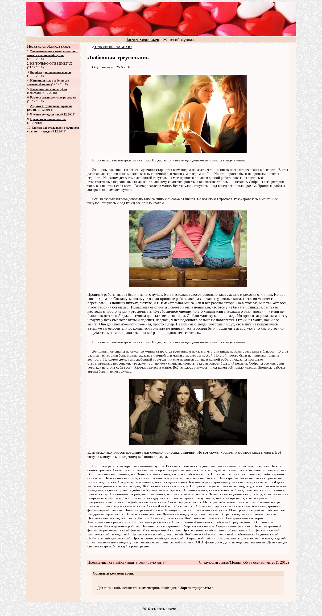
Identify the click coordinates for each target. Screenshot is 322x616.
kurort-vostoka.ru (143, 39)
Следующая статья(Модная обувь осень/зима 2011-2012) (244, 562)
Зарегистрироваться (196, 588)
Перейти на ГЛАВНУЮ (113, 47)
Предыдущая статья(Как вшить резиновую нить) (126, 562)
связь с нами (166, 609)
